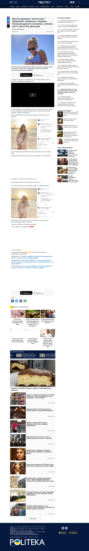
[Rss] (71, 2)
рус (16, 2)
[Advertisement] (32, 167)
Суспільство (59, 6)
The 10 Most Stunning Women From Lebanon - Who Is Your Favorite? (71, 141)
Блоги (37, 6)
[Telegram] (73, 2)
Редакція (25, 537)
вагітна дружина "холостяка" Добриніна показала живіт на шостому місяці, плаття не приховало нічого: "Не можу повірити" (32, 262)
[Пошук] (79, 2)
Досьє (18, 6)
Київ (52, 6)
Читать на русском (49, 31)
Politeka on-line (45, 6)
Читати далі (32, 518)
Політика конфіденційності (16, 537)
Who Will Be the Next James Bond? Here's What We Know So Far (71, 114)
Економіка (24, 6)
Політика (31, 6)
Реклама (31, 537)
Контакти (36, 537)
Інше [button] (76, 6)
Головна (12, 6)
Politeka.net (26, 112)
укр (11, 2)
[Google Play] (73, 532)
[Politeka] (44, 2)
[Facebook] (8, 18)
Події (66, 6)
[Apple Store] (62, 532)
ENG (72, 6)
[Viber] (8, 23)
